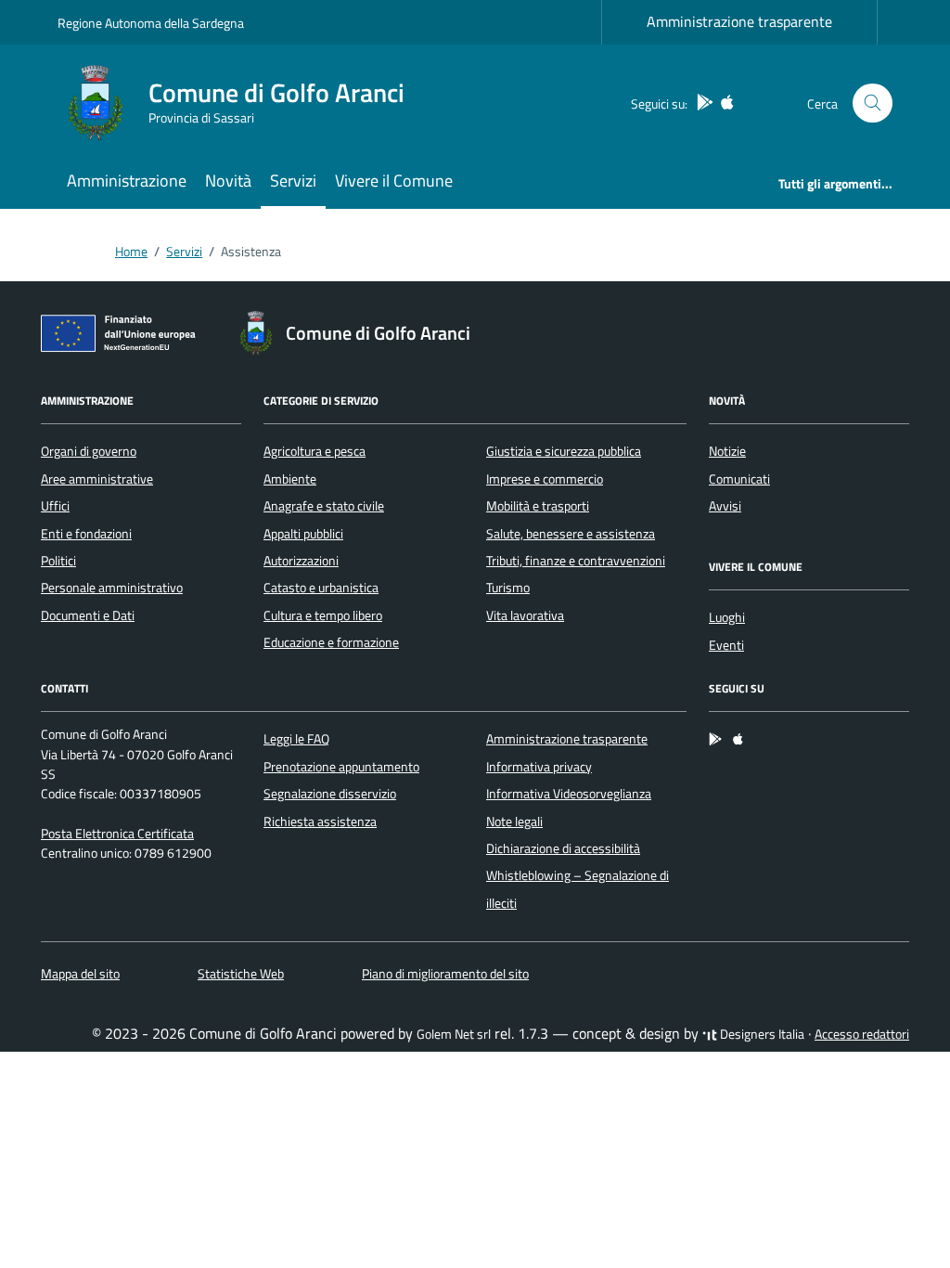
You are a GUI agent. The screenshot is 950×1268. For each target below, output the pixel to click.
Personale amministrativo (112, 587)
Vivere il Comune (394, 180)
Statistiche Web (241, 974)
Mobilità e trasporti (537, 506)
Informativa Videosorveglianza (568, 793)
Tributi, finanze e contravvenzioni (575, 560)
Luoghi (727, 617)
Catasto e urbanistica (321, 587)
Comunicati (739, 479)
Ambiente (289, 479)
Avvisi (725, 506)
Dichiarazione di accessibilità (563, 848)
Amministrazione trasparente (739, 21)
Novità (228, 180)
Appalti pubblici (303, 534)
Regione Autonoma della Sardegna (151, 22)
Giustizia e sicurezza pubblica (563, 451)
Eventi (726, 645)
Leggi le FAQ (296, 739)
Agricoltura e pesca (314, 451)
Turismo (508, 587)
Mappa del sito (80, 974)
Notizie (727, 451)
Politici (58, 560)
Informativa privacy (539, 767)
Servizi (293, 180)
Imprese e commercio (544, 479)
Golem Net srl (454, 1034)
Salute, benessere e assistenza (570, 534)
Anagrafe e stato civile (323, 506)
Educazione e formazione (331, 642)
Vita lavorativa (525, 615)
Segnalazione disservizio (329, 793)
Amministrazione (126, 180)
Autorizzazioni (301, 560)
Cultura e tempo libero (322, 615)
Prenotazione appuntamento (341, 767)
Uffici (55, 506)
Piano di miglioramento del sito (445, 974)
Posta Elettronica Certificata (117, 833)
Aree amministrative (97, 479)
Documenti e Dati (88, 615)
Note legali (514, 821)
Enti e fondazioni (86, 534)
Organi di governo (88, 451)
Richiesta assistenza (320, 821)
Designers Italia (760, 1034)
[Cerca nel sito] (872, 103)
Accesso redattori (862, 1034)
